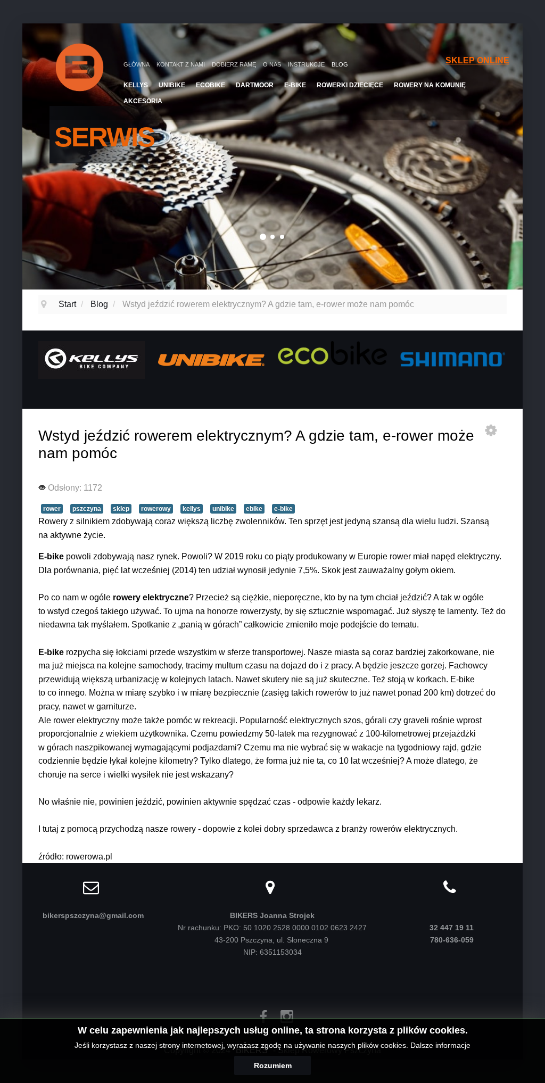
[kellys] (91, 358)
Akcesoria (142, 101)
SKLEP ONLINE (477, 60)
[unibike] (211, 358)
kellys (192, 508)
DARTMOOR (255, 85)
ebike (254, 508)
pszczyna (86, 508)
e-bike (283, 508)
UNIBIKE (172, 85)
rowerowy (156, 508)
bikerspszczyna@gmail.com (93, 915)
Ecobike (210, 85)
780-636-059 (452, 940)
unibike (223, 508)
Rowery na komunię (430, 85)
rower (52, 508)
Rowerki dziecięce (350, 85)
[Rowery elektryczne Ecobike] (332, 352)
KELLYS (135, 85)
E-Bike (295, 85)
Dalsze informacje (440, 1045)
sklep (121, 508)
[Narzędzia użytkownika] (491, 430)
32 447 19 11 (452, 927)
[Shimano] (452, 357)
